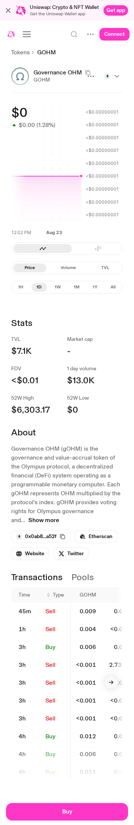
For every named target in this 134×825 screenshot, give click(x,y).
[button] (8, 10)
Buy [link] (50, 646)
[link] (115, 10)
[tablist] (67, 248)
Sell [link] (50, 611)
